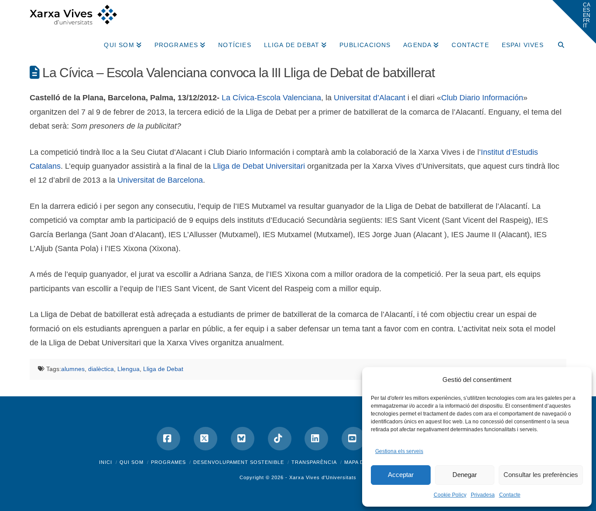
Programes (168, 462)
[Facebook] (168, 438)
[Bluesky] (242, 438)
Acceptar (401, 474)
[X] (205, 438)
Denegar (464, 474)
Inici (105, 462)
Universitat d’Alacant (369, 97)
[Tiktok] (279, 438)
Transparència (314, 462)
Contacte (510, 495)
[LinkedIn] (316, 438)
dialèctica (101, 368)
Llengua (128, 368)
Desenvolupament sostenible (238, 462)
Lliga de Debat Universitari (259, 166)
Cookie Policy (450, 495)
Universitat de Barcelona (160, 180)
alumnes (73, 368)
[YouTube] (353, 438)
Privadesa (483, 495)
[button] (574, 22)
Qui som (132, 462)
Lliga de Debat (163, 368)
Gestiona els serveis (399, 451)
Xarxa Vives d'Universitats (322, 477)
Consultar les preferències (541, 474)
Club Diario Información (482, 97)
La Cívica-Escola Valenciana (271, 97)
